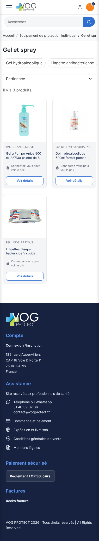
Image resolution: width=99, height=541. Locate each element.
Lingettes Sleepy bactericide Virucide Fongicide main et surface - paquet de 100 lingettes (24, 251)
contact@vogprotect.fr (31, 412)
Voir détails (25, 180)
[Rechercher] (89, 22)
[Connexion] (80, 7)
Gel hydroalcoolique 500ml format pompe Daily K (71, 155)
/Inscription (24, 345)
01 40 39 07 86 (25, 407)
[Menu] (9, 7)
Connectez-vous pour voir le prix (25, 168)
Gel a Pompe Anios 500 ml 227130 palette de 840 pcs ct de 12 (24, 155)
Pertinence (15, 78)
